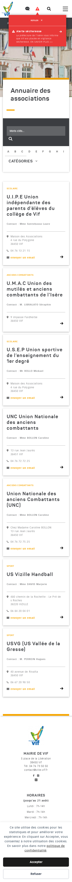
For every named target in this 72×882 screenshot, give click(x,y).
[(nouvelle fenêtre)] (36, 779)
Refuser (36, 874)
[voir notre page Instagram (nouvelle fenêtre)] (38, 775)
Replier (36, 20)
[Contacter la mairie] (27, 9)
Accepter (36, 862)
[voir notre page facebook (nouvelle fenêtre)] (34, 775)
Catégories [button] (21, 161)
